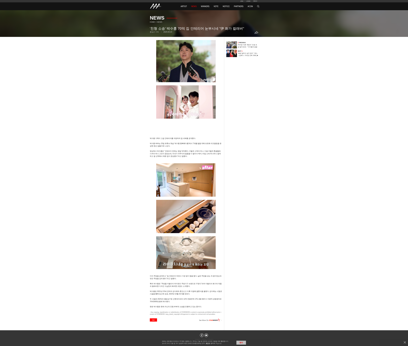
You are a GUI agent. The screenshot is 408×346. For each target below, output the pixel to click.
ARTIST (184, 6)
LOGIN (248, 1)
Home (152, 22)
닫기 (405, 342)
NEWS (194, 6)
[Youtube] (206, 335)
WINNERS (205, 6)
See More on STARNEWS (210, 320)
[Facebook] (202, 335)
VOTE (216, 6)
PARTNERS (238, 6)
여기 (207, 343)
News (159, 22)
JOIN (241, 1)
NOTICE (226, 6)
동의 (241, 342)
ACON (250, 6)
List (153, 320)
